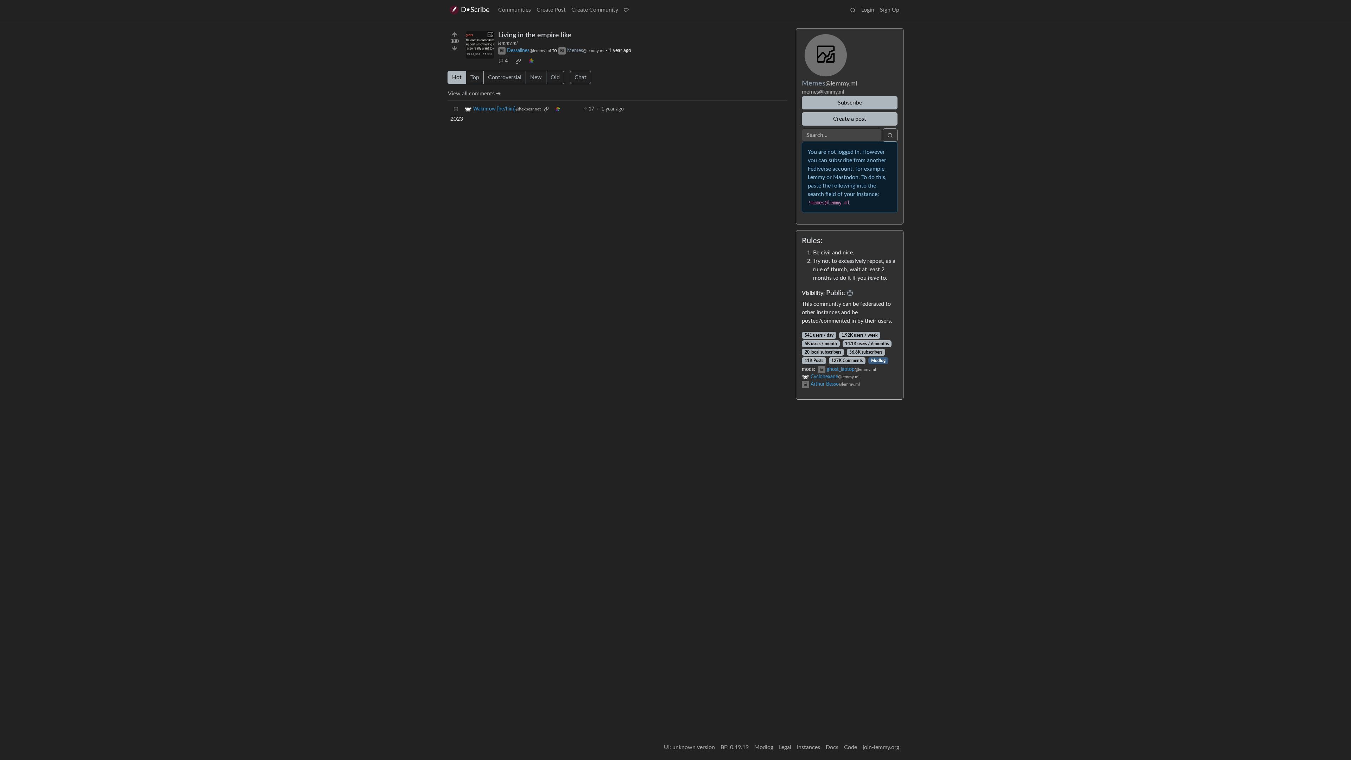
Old (555, 77)
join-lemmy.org (881, 747)
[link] (518, 61)
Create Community (594, 10)
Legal (785, 747)
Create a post (849, 119)
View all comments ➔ (474, 93)
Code (850, 747)
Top (474, 77)
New (536, 77)
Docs (832, 747)
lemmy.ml (508, 43)
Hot (457, 77)
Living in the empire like (534, 35)
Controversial (504, 77)
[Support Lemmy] (626, 10)
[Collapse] (456, 109)
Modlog (878, 361)
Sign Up (889, 10)
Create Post (551, 10)
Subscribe (850, 103)
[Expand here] (480, 45)
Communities (514, 10)
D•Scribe (475, 9)
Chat (580, 77)
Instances (808, 747)
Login (867, 10)
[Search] (852, 10)
